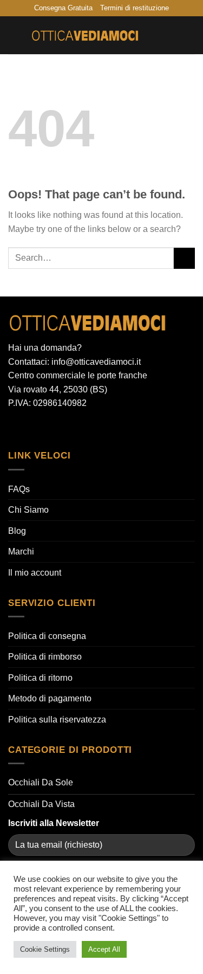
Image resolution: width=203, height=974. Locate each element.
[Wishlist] (152, 35)
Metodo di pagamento (49, 698)
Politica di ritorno (40, 677)
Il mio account (34, 572)
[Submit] (184, 258)
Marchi (21, 551)
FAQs (19, 489)
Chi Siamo (28, 509)
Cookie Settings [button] (45, 949)
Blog (17, 531)
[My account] (171, 35)
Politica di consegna (47, 636)
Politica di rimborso (45, 656)
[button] (14, 35)
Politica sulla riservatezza (57, 719)
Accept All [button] (104, 949)
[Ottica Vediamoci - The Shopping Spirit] (85, 35)
